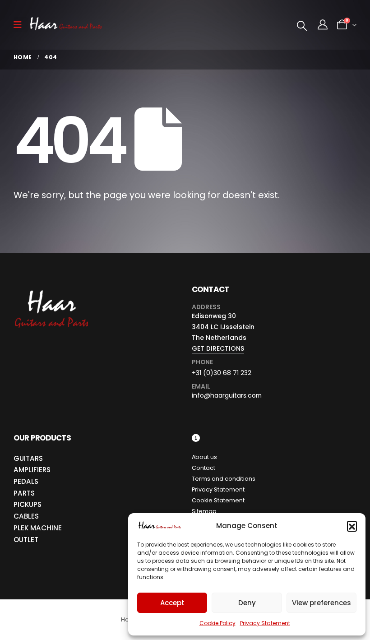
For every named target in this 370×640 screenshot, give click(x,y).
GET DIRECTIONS (218, 348)
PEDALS (26, 481)
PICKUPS (28, 504)
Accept (172, 603)
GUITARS (28, 458)
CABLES (26, 516)
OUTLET (26, 539)
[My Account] (322, 24)
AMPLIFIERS (32, 469)
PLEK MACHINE (38, 528)
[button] (351, 525)
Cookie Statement (218, 500)
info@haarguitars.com (227, 395)
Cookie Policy (217, 623)
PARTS (24, 493)
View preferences (321, 603)
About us (204, 457)
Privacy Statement (265, 623)
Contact (203, 468)
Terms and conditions (223, 478)
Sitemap (204, 511)
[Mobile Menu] (21, 24)
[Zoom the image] (51, 290)
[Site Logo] (66, 25)
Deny (247, 603)
